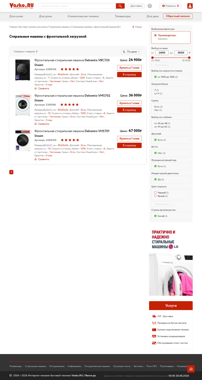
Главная (13, 27)
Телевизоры (123, 16)
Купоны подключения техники (173, 329)
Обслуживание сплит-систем (172, 343)
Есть (158, 106)
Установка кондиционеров (171, 336)
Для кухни (16, 16)
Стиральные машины (59, 27)
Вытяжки (138, 366)
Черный (163, 192)
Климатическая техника (83, 16)
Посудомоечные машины (97, 366)
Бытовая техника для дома (33, 27)
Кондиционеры (185, 366)
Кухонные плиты (122, 366)
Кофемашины (74, 366)
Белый (163, 196)
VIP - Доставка (165, 316)
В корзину (129, 74)
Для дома (45, 16)
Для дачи (153, 16)
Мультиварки (167, 366)
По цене (131, 52)
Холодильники (56, 366)
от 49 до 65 (162, 126)
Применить (162, 65)
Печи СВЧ (151, 366)
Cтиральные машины (35, 366)
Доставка (136, 6)
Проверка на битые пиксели (171, 323)
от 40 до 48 (162, 123)
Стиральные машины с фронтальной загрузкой (95, 27)
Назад (138, 27)
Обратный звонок (178, 16)
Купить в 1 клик (129, 68)
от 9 (158, 93)
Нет (158, 110)
